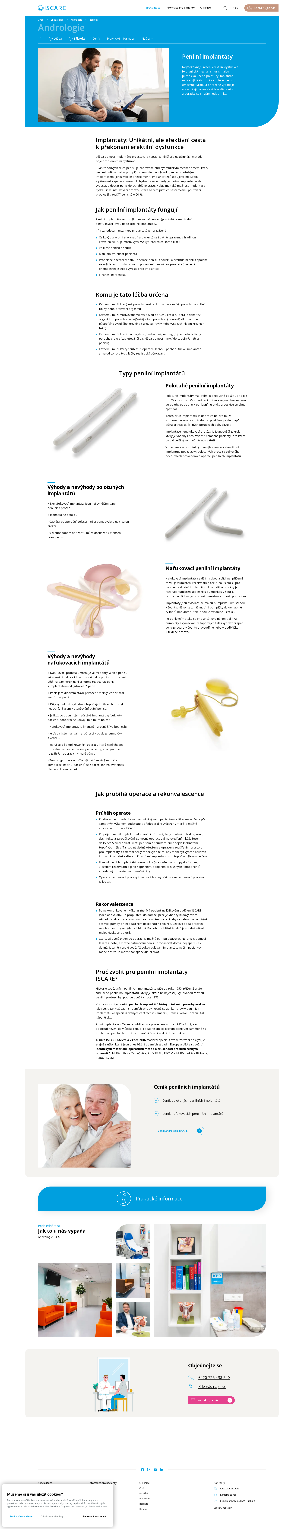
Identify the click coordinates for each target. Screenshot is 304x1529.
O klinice (205, 7)
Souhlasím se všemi (21, 1516)
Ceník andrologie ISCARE (172, 1131)
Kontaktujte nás (208, 1400)
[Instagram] (149, 1469)
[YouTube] (155, 1469)
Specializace (153, 7)
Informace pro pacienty (180, 7)
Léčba (58, 38)
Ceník (96, 38)
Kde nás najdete (212, 1386)
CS (236, 7)
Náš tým (147, 38)
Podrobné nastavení (94, 1516)
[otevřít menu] (51, 39)
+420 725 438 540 (214, 1377)
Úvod (40, 19)
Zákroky (94, 19)
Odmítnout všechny (52, 1516)
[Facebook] (142, 1469)
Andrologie (76, 19)
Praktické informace (121, 38)
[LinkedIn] (161, 1469)
